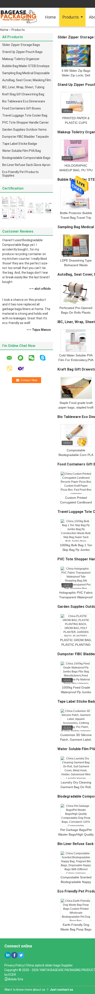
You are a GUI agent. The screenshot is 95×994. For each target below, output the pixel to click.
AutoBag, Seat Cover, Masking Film (26, 80)
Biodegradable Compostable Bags (26, 158)
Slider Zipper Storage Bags (21, 45)
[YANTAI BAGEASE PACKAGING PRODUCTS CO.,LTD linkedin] (7, 955)
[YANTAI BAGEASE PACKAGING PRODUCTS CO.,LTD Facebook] (14, 955)
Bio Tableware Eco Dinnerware (23, 101)
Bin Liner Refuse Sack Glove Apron (26, 165)
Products (71, 17)
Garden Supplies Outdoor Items (24, 129)
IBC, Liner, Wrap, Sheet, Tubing (23, 87)
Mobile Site (15, 979)
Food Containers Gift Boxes (21, 108)
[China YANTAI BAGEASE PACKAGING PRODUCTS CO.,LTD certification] (13, 207)
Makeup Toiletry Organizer (21, 59)
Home (50, 17)
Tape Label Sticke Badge (19, 143)
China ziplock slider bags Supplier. (49, 965)
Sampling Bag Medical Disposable (26, 73)
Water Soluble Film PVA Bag (21, 150)
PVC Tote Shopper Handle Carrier (25, 122)
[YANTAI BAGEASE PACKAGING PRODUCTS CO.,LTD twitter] (21, 955)
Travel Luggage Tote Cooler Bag (24, 115)
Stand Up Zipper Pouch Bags (22, 52)
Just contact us (61, 989)
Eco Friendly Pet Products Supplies (20, 173)
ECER (12, 974)
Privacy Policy (14, 965)
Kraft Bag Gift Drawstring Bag (23, 94)
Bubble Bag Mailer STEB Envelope (25, 66)
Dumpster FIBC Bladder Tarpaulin (25, 136)
